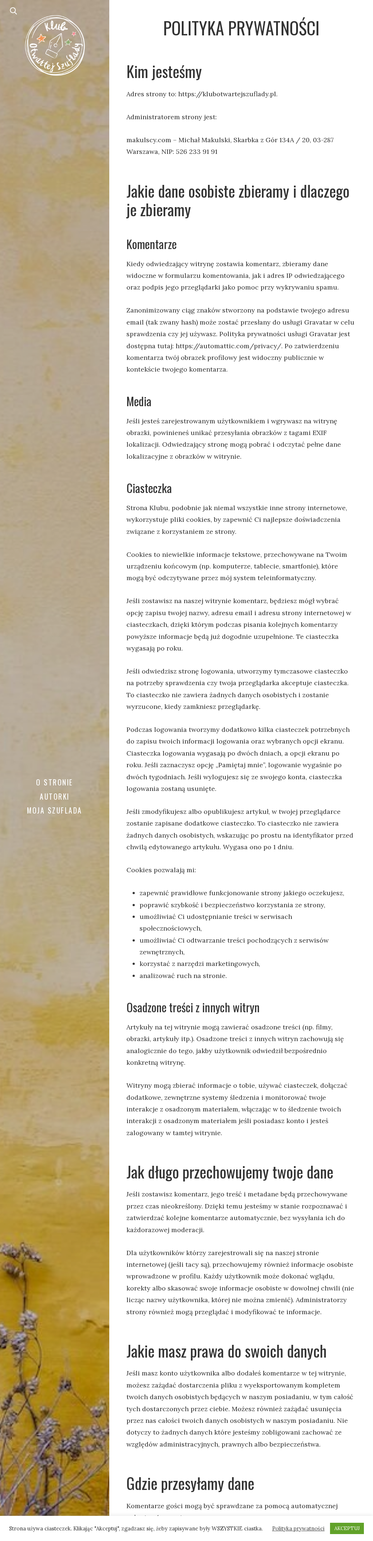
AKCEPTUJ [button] (347, 1528)
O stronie (54, 782)
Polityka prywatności (298, 1528)
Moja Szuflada (54, 810)
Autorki (54, 796)
